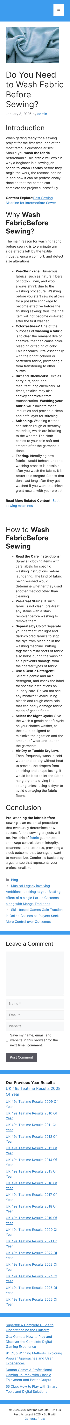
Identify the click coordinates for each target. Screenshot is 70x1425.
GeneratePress (35, 1419)
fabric (34, 838)
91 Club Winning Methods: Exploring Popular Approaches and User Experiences (34, 1358)
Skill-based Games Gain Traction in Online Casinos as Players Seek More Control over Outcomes (34, 916)
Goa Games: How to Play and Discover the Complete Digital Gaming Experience (29, 1342)
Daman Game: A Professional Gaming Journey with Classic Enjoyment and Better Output (29, 1375)
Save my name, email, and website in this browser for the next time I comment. (34, 1040)
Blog (14, 880)
